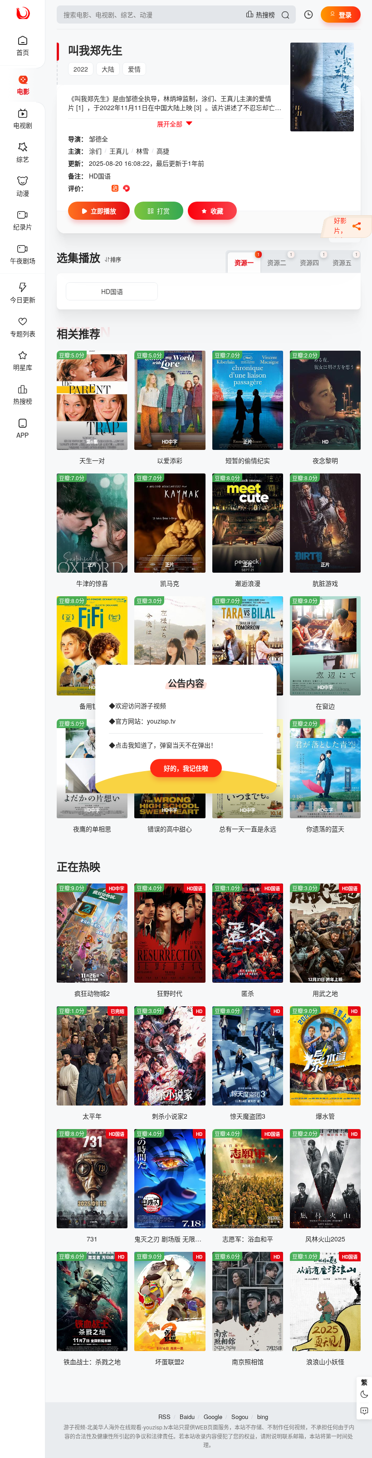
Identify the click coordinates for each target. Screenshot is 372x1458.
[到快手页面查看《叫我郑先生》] (115, 188)
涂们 (95, 150)
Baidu (187, 1416)
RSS (164, 1416)
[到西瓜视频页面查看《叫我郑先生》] (126, 188)
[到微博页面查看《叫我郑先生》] (137, 188)
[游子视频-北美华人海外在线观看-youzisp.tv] (22, 12)
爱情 (134, 68)
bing (262, 1416)
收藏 (216, 210)
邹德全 (98, 138)
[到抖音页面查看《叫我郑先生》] (103, 188)
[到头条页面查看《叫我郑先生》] (149, 188)
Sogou (239, 1416)
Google (213, 1416)
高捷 (163, 150)
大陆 (108, 68)
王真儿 (118, 150)
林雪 (142, 150)
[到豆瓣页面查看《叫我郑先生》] (92, 188)
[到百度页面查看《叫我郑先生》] (160, 188)
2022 (80, 68)
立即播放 (103, 210)
